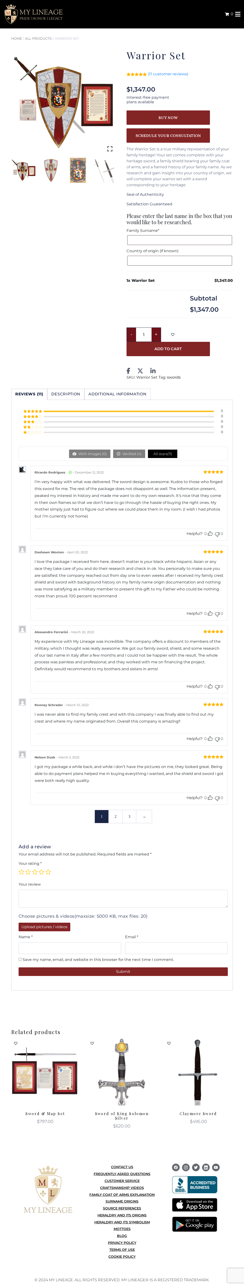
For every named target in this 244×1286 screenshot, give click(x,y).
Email (131, 937)
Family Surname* (143, 230)
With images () (92, 454)
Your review (30, 884)
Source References (122, 1208)
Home (16, 38)
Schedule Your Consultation (168, 135)
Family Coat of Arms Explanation (122, 1195)
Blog (122, 1236)
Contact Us (122, 1167)
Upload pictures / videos (44, 927)
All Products (38, 38)
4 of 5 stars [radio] (41, 872)
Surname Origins (122, 1201)
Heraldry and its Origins (122, 1215)
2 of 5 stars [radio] (28, 872)
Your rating (30, 863)
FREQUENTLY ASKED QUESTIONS (122, 1174)
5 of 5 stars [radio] (48, 872)
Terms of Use (122, 1250)
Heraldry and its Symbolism (122, 1222)
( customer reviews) (168, 74)
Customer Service (122, 1181)
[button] (110, 104)
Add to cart (168, 349)
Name (26, 937)
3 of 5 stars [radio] (35, 872)
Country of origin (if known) (152, 251)
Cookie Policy (122, 1256)
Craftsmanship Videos (122, 1188)
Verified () (132, 454)
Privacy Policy (122, 1243)
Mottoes (122, 1229)
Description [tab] (65, 394)
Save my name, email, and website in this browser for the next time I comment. (98, 959)
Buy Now (168, 117)
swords (174, 377)
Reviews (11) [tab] (29, 394)
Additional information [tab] (117, 394)
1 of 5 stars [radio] (21, 872)
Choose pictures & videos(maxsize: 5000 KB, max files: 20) (83, 916)
